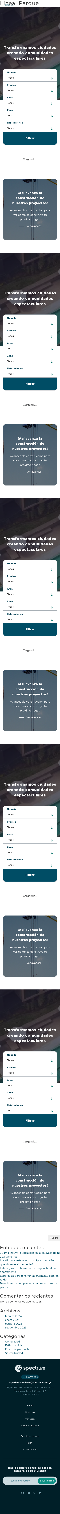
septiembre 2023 (16, 1327)
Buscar (10, 5)
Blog (30, 1443)
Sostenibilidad (14, 1353)
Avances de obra (30, 1426)
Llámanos (32, 1377)
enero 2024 (12, 1320)
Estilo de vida (13, 1345)
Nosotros (30, 1412)
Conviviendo (29, 1450)
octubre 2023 (13, 1324)
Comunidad (12, 1341)
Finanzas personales (18, 1349)
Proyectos (30, 1419)
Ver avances (33, 226)
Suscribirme (47, 1481)
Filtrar (30, 138)
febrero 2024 (13, 1316)
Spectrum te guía (30, 1436)
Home (30, 1406)
